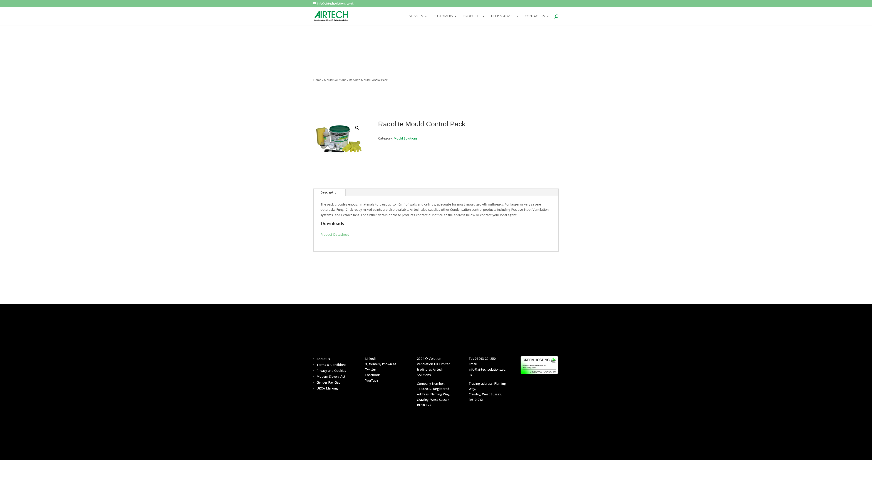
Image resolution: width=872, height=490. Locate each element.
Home (317, 80)
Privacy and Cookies (331, 370)
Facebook (372, 375)
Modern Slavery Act (331, 376)
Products (472, 16)
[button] (357, 128)
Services (416, 16)
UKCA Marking (327, 388)
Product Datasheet (334, 234)
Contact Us (535, 16)
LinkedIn (371, 358)
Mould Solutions (335, 80)
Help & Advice (502, 16)
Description (329, 192)
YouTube (371, 380)
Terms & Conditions (331, 365)
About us (323, 359)
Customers (443, 16)
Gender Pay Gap (328, 382)
